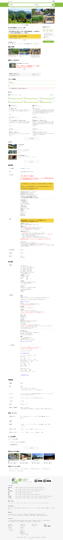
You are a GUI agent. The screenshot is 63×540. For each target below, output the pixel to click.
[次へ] (54, 35)
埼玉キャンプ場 (26, 489)
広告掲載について (22, 531)
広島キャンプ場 (21, 496)
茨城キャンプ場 (34, 489)
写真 (13, 24)
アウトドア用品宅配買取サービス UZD (22, 521)
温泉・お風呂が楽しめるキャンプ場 (12, 514)
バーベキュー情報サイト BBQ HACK (45, 520)
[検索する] (53, 5)
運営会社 (18, 537)
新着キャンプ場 (28, 514)
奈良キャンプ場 (34, 494)
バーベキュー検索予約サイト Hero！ (36, 521)
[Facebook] (48, 526)
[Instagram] (44, 526)
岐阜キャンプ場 (17, 492)
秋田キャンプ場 (34, 487)
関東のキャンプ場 (18, 7)
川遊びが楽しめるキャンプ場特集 (43, 515)
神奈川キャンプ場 (22, 489)
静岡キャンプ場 (21, 492)
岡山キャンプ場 (17, 496)
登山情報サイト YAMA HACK (20, 520)
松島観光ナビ (29, 521)
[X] (47, 526)
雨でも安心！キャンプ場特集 (23, 515)
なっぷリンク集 (10, 528)
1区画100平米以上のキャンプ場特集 (34, 514)
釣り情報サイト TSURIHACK (28, 520)
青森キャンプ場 (22, 487)
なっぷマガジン (22, 528)
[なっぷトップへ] (10, 1)
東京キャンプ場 (17, 489)
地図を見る (32, 171)
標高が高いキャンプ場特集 (36, 515)
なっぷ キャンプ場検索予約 (11, 7)
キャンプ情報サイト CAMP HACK (12, 520)
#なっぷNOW (21, 527)
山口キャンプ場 (34, 496)
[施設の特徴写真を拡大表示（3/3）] (35, 51)
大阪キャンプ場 (17, 494)
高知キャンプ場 (50, 496)
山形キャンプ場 (38, 487)
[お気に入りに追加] (18, 454)
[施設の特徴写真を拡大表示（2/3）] (24, 51)
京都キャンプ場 (25, 494)
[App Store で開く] (40, 481)
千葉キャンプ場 (30, 489)
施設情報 (22, 24)
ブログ (19, 24)
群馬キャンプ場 (42, 489)
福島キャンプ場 (42, 487)
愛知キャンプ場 (25, 492)
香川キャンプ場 (38, 496)
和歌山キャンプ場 (38, 494)
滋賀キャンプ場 (30, 494)
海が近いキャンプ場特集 (42, 514)
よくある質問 (26, 24)
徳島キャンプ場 (42, 496)
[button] (19, 108)
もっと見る (24, 69)
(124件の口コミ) (24, 29)
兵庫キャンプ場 (21, 494)
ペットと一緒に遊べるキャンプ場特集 (21, 514)
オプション (12, 85)
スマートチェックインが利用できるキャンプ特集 (14, 515)
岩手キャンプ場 (26, 487)
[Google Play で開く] (48, 481)
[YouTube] (49, 526)
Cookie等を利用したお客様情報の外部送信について (36, 537)
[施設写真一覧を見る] (19, 16)
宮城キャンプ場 (30, 487)
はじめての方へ (10, 527)
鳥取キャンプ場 (25, 496)
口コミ (16, 24)
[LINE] (45, 526)
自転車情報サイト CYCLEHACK (36, 520)
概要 (8, 24)
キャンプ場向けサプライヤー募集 (24, 534)
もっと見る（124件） (31, 138)
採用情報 (21, 537)
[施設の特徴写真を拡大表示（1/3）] (13, 51)
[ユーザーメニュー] (53, 1)
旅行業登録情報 (43, 537)
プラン (11, 24)
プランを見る (48, 41)
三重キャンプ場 (30, 492)
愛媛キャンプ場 (46, 496)
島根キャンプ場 (30, 496)
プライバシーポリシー (28, 537)
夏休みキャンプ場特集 (29, 515)
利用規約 (24, 537)
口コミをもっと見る (48, 39)
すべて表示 (10, 135)
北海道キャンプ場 (18, 487)
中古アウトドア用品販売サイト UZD (12, 521)
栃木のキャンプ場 (23, 7)
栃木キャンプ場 (38, 489)
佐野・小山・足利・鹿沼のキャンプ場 (30, 7)
